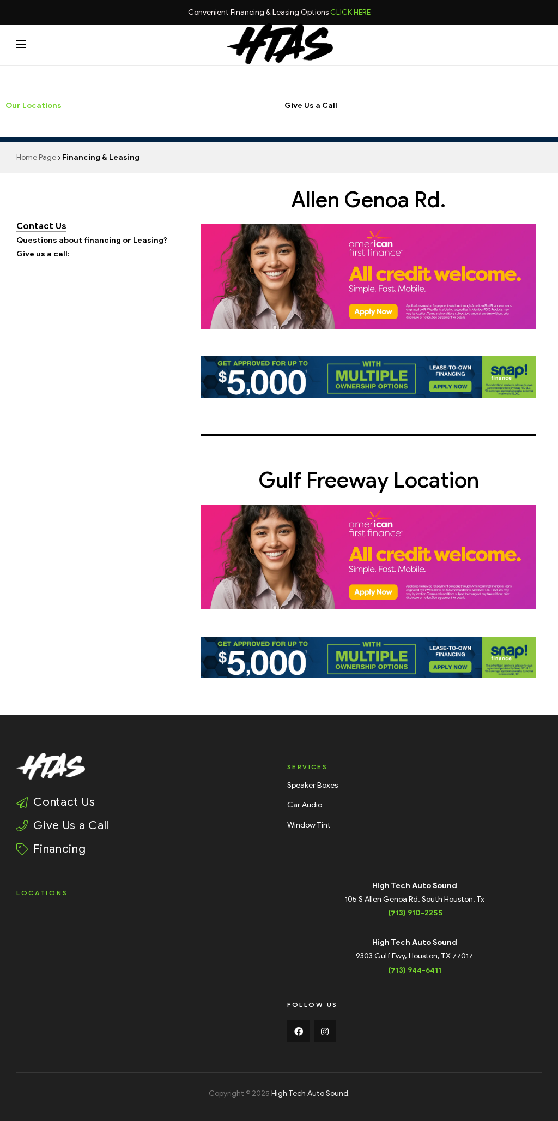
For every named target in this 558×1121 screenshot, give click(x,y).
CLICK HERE (350, 12)
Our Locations (33, 105)
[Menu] (21, 44)
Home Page (36, 157)
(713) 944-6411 (414, 970)
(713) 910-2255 (415, 913)
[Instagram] (325, 1031)
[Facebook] (298, 1031)
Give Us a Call (310, 105)
